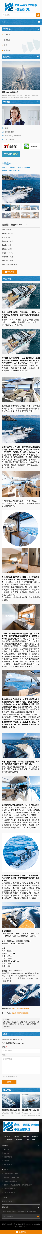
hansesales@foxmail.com (13, 136)
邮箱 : (4, 1047)
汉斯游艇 (32, 1022)
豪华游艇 (12, 1024)
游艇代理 (23, 1022)
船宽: (3, 237)
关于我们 (16, 1136)
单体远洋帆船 (8, 1164)
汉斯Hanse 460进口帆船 (10, 92)
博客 (33, 1139)
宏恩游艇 (21, 1024)
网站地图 (19, 1139)
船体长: (4, 233)
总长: (3, 229)
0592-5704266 (8, 1201)
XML (27, 1139)
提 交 (9, 1082)
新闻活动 (35, 1136)
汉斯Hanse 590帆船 (9, 1188)
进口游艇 (6, 1022)
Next (38, 74)
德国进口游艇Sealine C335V (15, 1043)
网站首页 (7, 1136)
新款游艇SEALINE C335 (20, 1013)
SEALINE (27, 167)
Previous (4, 74)
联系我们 (10, 272)
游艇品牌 (15, 1022)
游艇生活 (6, 1026)
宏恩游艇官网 (31, 1024)
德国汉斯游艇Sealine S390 (20, 1008)
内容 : (4, 1055)
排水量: (4, 245)
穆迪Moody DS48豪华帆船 (11, 1177)
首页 (3, 167)
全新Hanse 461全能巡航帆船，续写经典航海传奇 (18, 1185)
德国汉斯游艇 (8, 1157)
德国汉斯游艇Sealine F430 (11, 1110)
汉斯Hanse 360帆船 (9, 1192)
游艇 (5, 45)
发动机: (4, 253)
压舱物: (4, 249)
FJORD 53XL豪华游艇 (10, 1181)
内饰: (3, 264)
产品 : (13, 1043)
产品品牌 (12, 167)
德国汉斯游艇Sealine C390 (31, 1110)
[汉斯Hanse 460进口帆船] (21, 75)
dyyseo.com (35, 1224)
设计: (3, 260)
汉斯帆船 (7, 35)
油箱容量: (5, 257)
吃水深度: (5, 241)
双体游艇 (7, 50)
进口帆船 (6, 1153)
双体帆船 (7, 40)
